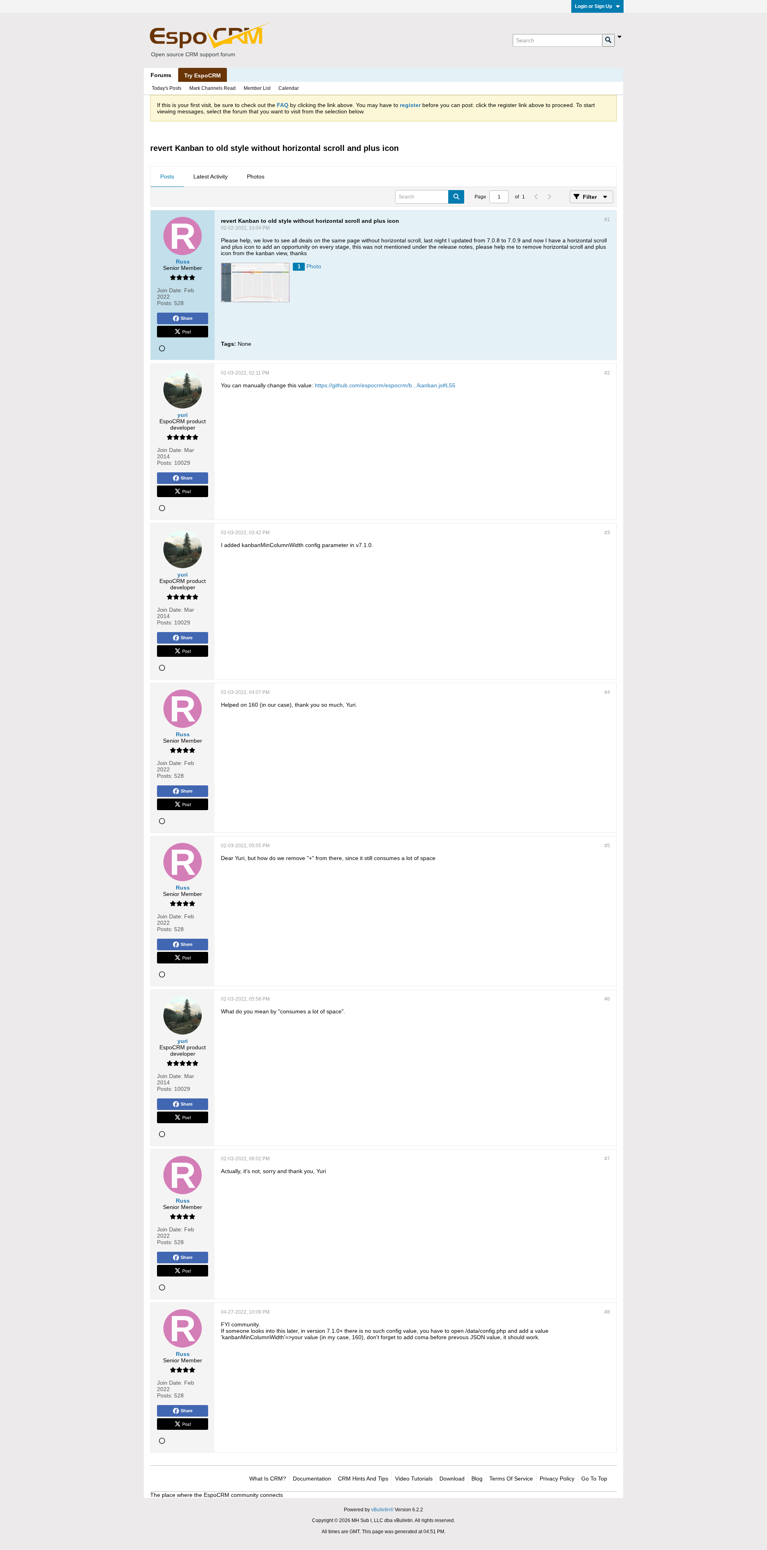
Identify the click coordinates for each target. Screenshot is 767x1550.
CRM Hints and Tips (363, 1478)
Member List (257, 88)
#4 (607, 692)
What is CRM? (267, 1478)
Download (452, 1478)
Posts (167, 176)
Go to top (594, 1478)
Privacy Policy (557, 1478)
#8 (607, 1312)
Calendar (288, 88)
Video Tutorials (414, 1478)
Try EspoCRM (202, 75)
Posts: (165, 303)
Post (186, 331)
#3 (607, 532)
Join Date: (170, 290)
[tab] (167, 176)
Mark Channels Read (212, 88)
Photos (255, 176)
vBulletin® (382, 1509)
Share (187, 318)
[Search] (608, 40)
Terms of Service (511, 1478)
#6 (607, 999)
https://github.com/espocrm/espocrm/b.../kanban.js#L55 (385, 385)
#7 (607, 1159)
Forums (161, 75)
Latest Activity (210, 176)
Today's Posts (166, 88)
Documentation (312, 1478)
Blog (477, 1478)
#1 (607, 219)
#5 (607, 845)
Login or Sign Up (593, 6)
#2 (607, 373)
